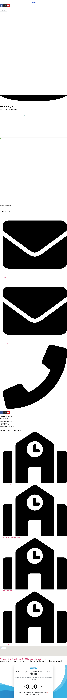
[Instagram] (5, 5)
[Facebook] (1, 5)
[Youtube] (8, 5)
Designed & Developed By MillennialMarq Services (23, 659)
